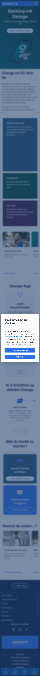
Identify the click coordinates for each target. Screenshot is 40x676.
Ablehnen (20, 357)
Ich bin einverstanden (20, 350)
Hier (6, 339)
